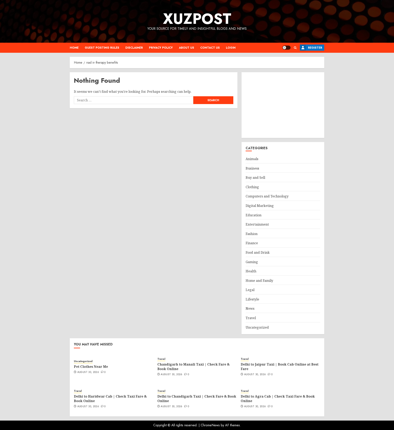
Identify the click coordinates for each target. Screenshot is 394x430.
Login (231, 48)
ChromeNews (210, 425)
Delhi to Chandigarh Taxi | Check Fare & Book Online (196, 398)
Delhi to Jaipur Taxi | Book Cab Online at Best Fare (279, 366)
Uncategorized (257, 327)
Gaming (252, 262)
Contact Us (210, 48)
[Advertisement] (283, 105)
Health (251, 271)
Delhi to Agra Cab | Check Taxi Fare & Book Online (278, 398)
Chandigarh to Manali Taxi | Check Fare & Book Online (193, 366)
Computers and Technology (267, 196)
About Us (186, 48)
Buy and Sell (255, 177)
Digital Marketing (260, 205)
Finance (252, 243)
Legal (250, 290)
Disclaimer (134, 48)
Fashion (252, 234)
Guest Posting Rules (102, 48)
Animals (252, 159)
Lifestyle (252, 299)
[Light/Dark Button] (286, 48)
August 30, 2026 (88, 372)
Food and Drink (258, 252)
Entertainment (257, 224)
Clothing (252, 187)
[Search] (295, 48)
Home (74, 48)
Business (252, 168)
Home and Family (259, 280)
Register (315, 48)
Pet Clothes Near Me (91, 366)
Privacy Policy (161, 48)
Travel (251, 318)
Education (253, 215)
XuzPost (197, 18)
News (250, 308)
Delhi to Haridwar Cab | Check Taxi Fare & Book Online (110, 398)
